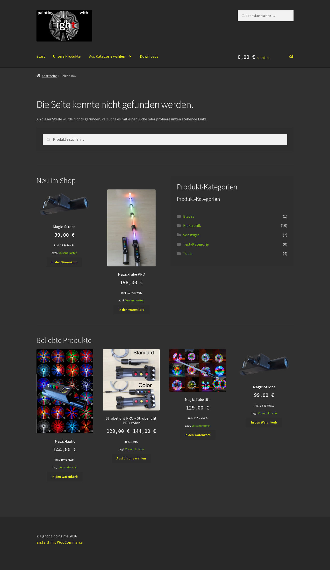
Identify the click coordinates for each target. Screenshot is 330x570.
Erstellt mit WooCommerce (59, 542)
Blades (188, 216)
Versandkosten (67, 253)
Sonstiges (191, 234)
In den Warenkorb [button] (64, 262)
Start (40, 56)
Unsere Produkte (67, 56)
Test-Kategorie (196, 244)
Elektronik (192, 225)
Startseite (49, 76)
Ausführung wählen (131, 458)
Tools (188, 253)
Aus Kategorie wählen (107, 56)
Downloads (149, 56)
